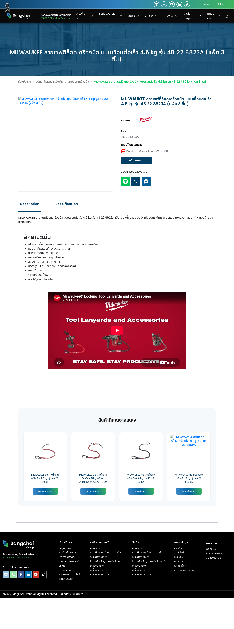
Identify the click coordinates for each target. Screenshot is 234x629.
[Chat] (146, 180)
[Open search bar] (227, 16)
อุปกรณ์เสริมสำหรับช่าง (50, 82)
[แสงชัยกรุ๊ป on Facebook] (21, 574)
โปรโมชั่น (178, 557)
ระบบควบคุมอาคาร (100, 574)
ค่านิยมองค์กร (66, 570)
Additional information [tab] (66, 204)
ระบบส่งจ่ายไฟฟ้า (98, 557)
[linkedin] (178, 4)
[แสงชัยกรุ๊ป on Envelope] (6, 574)
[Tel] (136, 180)
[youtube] (172, 4)
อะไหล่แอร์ (95, 548)
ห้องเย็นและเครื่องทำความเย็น (105, 553)
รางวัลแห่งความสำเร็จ (70, 574)
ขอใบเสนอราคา (136, 160)
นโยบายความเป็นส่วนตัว (71, 594)
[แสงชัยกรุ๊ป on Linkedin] (28, 574)
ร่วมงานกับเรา (66, 579)
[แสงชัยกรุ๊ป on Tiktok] (43, 574)
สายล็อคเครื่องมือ (78, 82)
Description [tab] (29, 204)
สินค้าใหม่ (179, 553)
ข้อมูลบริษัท (65, 548)
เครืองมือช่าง (139, 566)
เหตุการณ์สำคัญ (67, 557)
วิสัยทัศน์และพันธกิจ (69, 553)
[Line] (125, 180)
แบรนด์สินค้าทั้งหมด (184, 570)
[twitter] (156, 4)
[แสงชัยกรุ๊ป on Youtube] (36, 574)
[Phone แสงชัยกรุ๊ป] (13, 574)
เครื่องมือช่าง (23, 82)
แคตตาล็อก (180, 566)
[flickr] (187, 4)
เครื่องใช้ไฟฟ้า (97, 570)
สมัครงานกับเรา (214, 558)
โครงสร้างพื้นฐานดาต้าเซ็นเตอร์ (106, 561)
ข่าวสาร (178, 548)
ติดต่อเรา (211, 549)
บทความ (178, 561)
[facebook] (164, 4)
